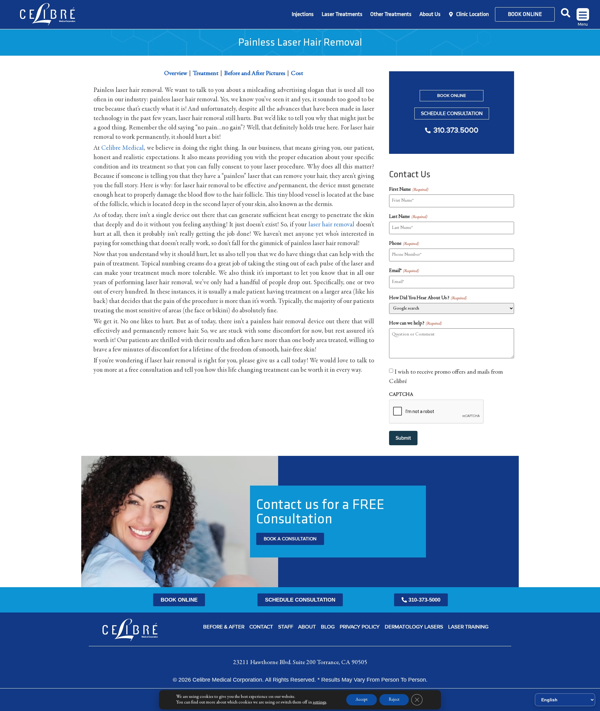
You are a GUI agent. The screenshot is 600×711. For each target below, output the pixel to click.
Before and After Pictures (254, 73)
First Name (408, 189)
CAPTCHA (401, 394)
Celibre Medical (122, 148)
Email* (403, 270)
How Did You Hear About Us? (427, 297)
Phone (403, 243)
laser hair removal (331, 225)
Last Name (408, 216)
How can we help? (415, 323)
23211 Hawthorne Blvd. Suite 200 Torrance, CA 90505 (300, 662)
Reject (394, 700)
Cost (297, 73)
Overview (175, 73)
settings (319, 702)
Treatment (205, 73)
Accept (362, 700)
